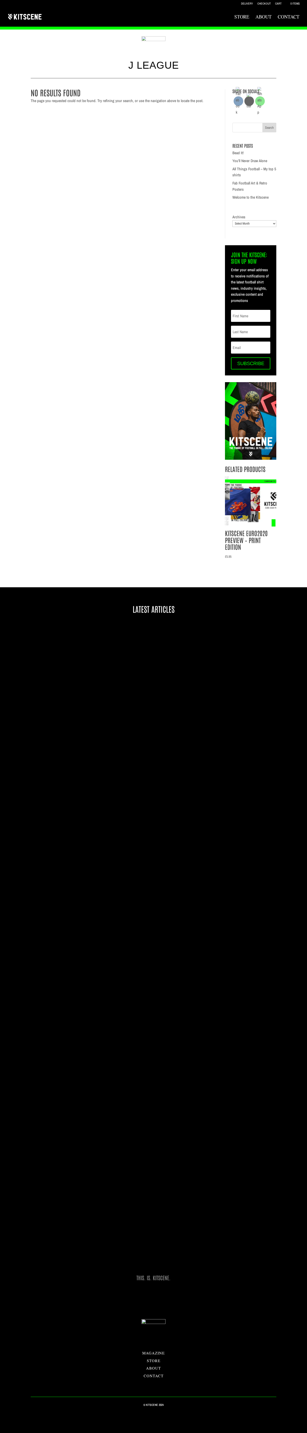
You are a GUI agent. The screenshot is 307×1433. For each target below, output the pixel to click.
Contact (288, 17)
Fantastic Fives (67, 1222)
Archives (238, 217)
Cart (278, 4)
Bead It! (238, 152)
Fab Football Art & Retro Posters (67, 786)
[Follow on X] (153, 1384)
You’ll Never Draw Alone (249, 160)
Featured (62, 1008)
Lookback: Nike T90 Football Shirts (69, 1214)
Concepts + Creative (70, 794)
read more (48, 810)
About (263, 17)
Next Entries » (258, 1266)
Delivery (247, 4)
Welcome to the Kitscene (250, 197)
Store (241, 17)
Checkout (264, 4)
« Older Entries (50, 1266)
